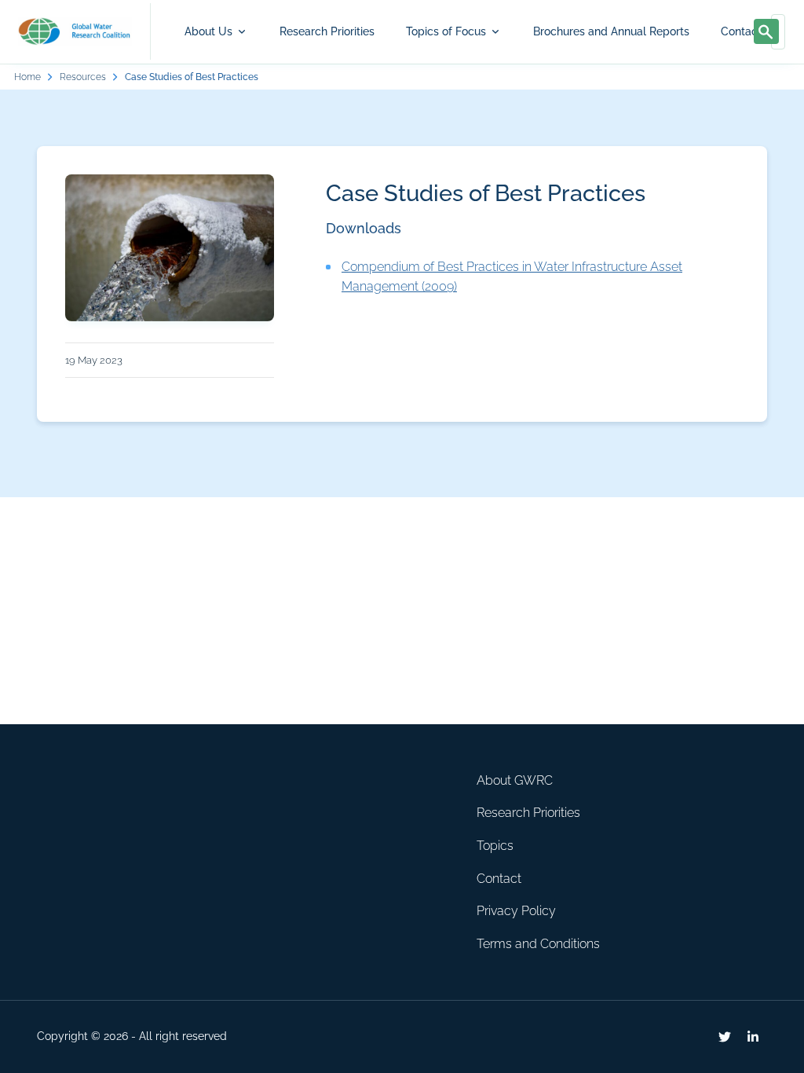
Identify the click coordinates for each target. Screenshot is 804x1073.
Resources (83, 76)
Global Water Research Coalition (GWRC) (75, 31)
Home (27, 76)
